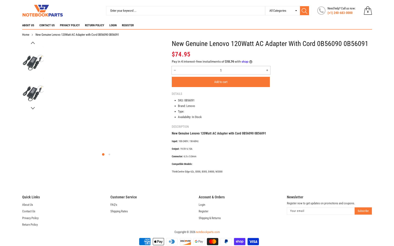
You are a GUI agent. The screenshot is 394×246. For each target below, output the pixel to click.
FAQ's (113, 205)
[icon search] (304, 10)
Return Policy (94, 25)
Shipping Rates (119, 211)
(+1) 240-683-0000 (340, 13)
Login (113, 25)
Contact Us (47, 25)
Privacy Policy (70, 25)
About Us (28, 25)
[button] (33, 43)
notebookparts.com (208, 232)
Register (128, 25)
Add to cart (220, 82)
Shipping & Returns (210, 218)
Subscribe (363, 211)
